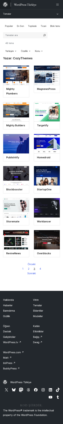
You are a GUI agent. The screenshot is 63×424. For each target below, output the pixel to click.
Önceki (31, 264)
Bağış (37, 336)
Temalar (7, 14)
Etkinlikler (38, 331)
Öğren (6, 326)
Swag (37, 342)
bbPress (9, 363)
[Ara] (44, 35)
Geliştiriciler (9, 336)
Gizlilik (6, 316)
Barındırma (9, 310)
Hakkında (8, 299)
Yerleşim (9, 51)
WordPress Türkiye (20, 382)
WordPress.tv (12, 342)
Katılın (36, 326)
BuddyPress (11, 368)
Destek (7, 331)
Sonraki (31, 273)
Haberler (8, 305)
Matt (7, 357)
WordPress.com (13, 352)
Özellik (24, 51)
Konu (37, 51)
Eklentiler (38, 310)
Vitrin (36, 299)
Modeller (38, 316)
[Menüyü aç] (58, 4)
